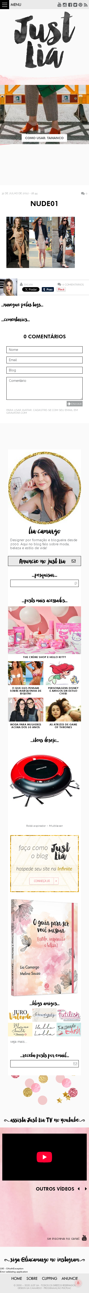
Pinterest (81, 4)
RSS (86, 4)
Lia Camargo (34, 1288)
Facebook (70, 4)
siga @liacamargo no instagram (44, 1259)
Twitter (75, 4)
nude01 (44, 204)
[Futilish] (69, 1015)
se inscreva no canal (63, 1238)
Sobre (31, 1278)
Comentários (73, 284)
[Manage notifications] (78, 1283)
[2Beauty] (20, 1030)
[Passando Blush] (69, 1030)
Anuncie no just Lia (42, 561)
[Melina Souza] (44, 1015)
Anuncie (70, 1278)
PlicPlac (66, 1288)
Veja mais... (18, 1041)
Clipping (49, 1278)
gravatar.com (16, 412)
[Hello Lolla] (44, 1030)
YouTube (60, 4)
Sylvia (28, 284)
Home (16, 1278)
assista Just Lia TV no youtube (44, 1120)
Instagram (65, 4)
